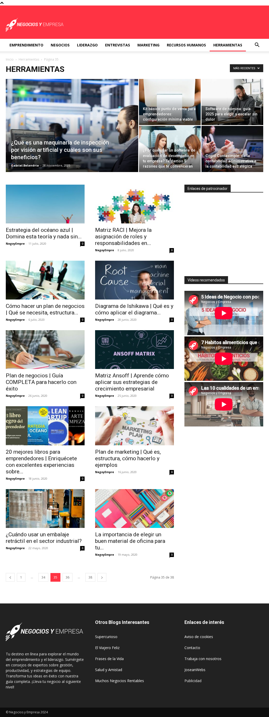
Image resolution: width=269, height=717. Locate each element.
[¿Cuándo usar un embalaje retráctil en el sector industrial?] (45, 508)
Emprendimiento (26, 44)
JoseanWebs (194, 669)
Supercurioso (106, 636)
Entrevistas (117, 44)
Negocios (60, 44)
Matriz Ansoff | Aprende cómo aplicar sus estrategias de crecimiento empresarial (132, 382)
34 (43, 577)
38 (90, 577)
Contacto (192, 647)
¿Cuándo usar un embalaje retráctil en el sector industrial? (44, 537)
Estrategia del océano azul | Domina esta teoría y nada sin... (44, 233)
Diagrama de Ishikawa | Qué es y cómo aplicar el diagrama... (134, 309)
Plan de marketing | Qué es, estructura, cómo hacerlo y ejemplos (128, 458)
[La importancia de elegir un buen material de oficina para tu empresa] (134, 508)
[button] (257, 45)
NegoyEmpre (15, 243)
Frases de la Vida (109, 658)
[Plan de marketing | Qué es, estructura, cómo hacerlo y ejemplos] (134, 425)
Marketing (148, 44)
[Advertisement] (226, 232)
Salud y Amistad (108, 669)
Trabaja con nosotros (202, 658)
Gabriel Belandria (25, 165)
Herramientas (227, 44)
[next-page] (101, 577)
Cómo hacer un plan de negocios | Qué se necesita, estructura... (45, 309)
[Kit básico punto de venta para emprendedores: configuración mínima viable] (170, 102)
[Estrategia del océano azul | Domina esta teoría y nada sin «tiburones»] (45, 204)
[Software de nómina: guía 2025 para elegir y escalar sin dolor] (232, 102)
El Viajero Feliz (107, 647)
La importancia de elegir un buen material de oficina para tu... (130, 541)
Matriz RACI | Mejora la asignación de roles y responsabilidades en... (123, 236)
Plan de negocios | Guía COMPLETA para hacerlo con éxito (41, 382)
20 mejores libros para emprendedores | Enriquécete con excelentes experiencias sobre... (41, 462)
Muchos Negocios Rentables (119, 680)
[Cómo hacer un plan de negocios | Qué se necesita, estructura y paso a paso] (45, 280)
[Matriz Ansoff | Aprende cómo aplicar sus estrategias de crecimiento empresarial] (134, 349)
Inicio (10, 59)
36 (67, 577)
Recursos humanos (186, 44)
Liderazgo (87, 44)
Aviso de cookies (198, 636)
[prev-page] (10, 577)
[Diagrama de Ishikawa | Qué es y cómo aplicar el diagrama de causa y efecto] (134, 280)
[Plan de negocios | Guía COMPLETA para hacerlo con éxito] (45, 349)
